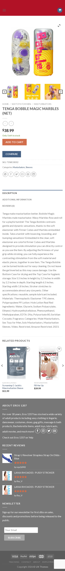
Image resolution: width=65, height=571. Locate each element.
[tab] (32, 193)
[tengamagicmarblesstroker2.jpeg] (53, 92)
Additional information (17, 199)
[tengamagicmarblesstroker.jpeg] (33, 92)
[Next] (62, 372)
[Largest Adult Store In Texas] (32, 10)
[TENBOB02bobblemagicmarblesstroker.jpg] (12, 92)
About (36, 562)
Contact (26, 562)
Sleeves (29, 167)
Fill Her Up (39, 385)
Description (9, 193)
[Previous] (2, 372)
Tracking (14, 562)
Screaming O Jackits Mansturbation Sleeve (12, 387)
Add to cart (14, 141)
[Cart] (59, 10)
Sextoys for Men (21, 104)
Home (5, 104)
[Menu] (4, 10)
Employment (49, 562)
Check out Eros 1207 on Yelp (17, 437)
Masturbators (42, 104)
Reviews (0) (8, 206)
